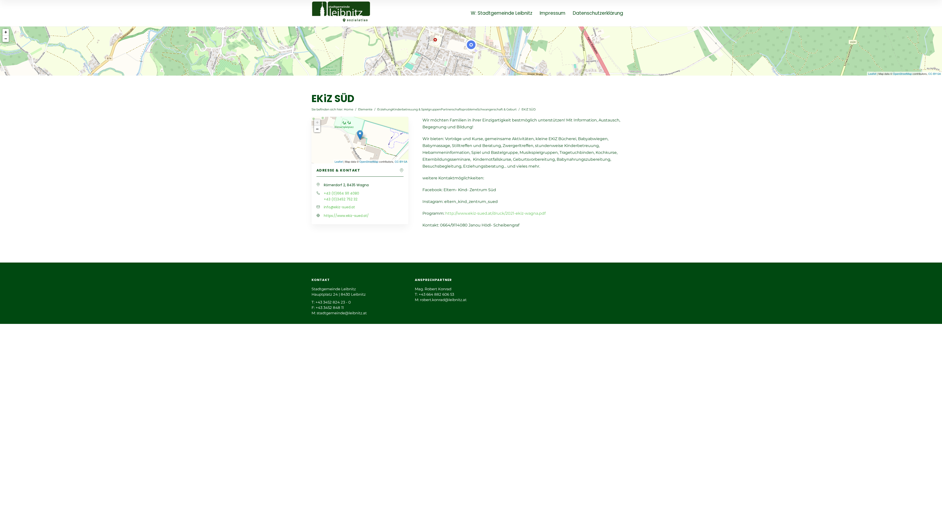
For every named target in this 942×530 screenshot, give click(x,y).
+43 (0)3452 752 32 (340, 199)
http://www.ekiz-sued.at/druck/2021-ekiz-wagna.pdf (495, 213)
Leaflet (872, 74)
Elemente (365, 109)
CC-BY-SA (934, 74)
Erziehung (384, 109)
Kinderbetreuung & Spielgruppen (416, 109)
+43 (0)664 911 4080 (341, 193)
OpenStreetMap (902, 74)
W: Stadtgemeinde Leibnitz (501, 13)
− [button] (5, 38)
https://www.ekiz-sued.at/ (346, 215)
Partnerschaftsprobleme (459, 109)
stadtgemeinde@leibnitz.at (342, 313)
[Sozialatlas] (341, 13)
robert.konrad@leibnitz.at (443, 299)
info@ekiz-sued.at (339, 207)
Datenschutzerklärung (598, 13)
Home (348, 109)
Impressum (552, 13)
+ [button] (5, 32)
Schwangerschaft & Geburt (497, 109)
